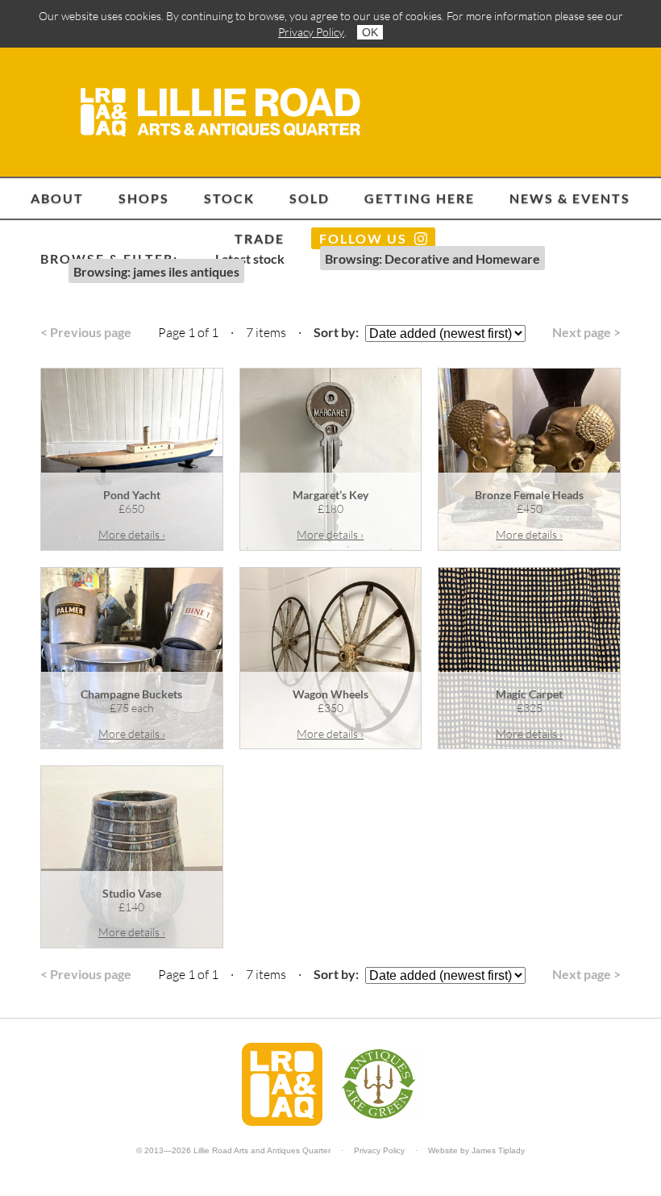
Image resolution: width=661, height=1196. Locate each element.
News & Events (569, 198)
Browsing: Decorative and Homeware (432, 258)
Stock (229, 198)
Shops (143, 198)
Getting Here (419, 198)
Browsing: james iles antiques (156, 271)
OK (370, 32)
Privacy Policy (311, 32)
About (57, 198)
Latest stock (250, 258)
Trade (260, 238)
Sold (309, 198)
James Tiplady (498, 1150)
